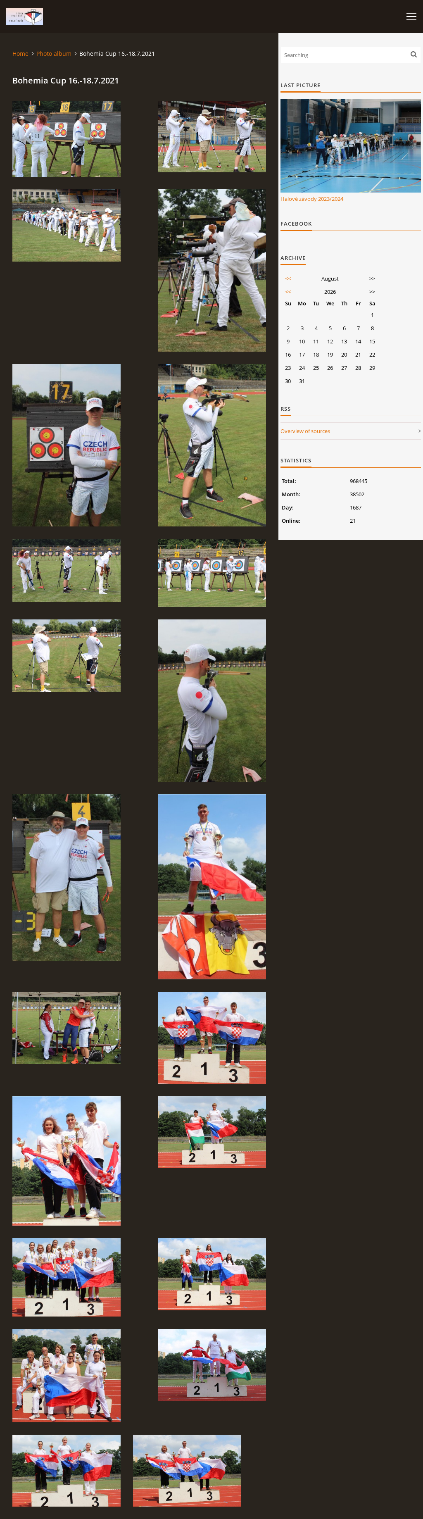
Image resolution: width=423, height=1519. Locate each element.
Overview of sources (305, 431)
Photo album (53, 53)
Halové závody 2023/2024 (311, 198)
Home (20, 53)
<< (288, 278)
